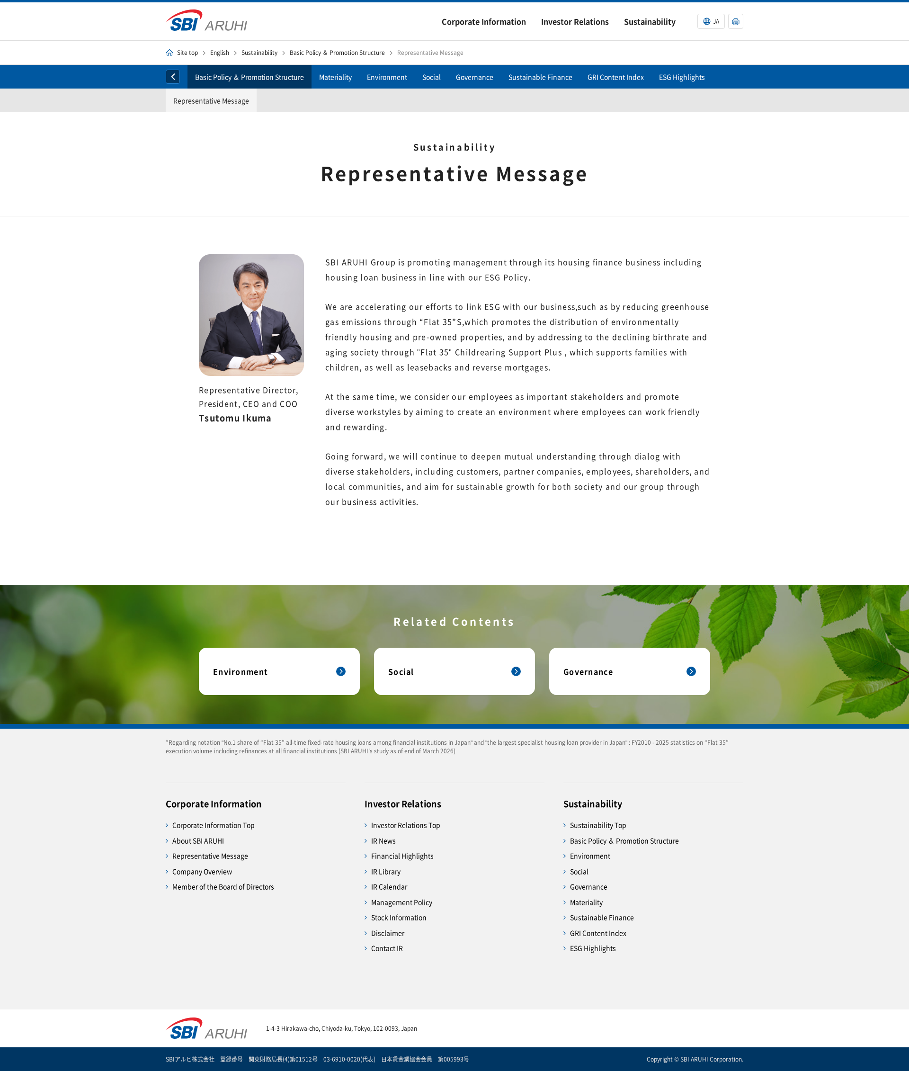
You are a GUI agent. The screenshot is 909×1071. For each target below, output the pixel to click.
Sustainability (259, 52)
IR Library (386, 871)
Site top (187, 52)
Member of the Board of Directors (223, 886)
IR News (383, 840)
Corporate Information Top (213, 825)
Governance (474, 76)
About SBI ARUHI (198, 840)
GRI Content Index (616, 76)
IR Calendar (389, 886)
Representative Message (211, 100)
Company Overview (202, 871)
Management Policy (401, 902)
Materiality (335, 76)
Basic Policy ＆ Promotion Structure (337, 52)
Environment (387, 76)
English (219, 52)
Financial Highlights (402, 855)
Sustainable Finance (540, 76)
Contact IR (387, 948)
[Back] (173, 77)
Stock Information (399, 917)
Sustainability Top (598, 825)
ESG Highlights (682, 76)
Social (431, 76)
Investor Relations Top (405, 825)
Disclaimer (387, 932)
